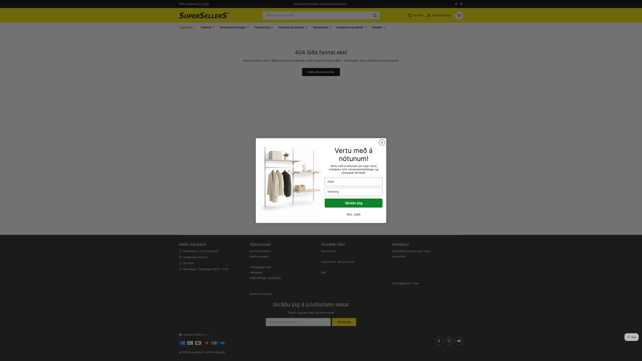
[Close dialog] (382, 142)
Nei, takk (354, 214)
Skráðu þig (353, 203)
